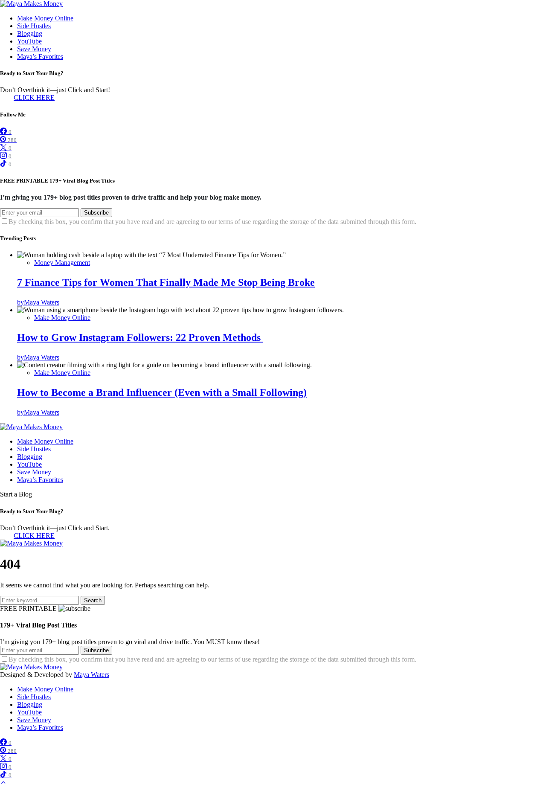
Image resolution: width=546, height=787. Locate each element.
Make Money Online (45, 18)
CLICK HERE (34, 97)
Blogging (29, 33)
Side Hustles (34, 25)
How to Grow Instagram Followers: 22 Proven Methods (140, 337)
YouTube (29, 41)
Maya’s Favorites (40, 56)
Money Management (62, 262)
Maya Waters (91, 674)
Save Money (34, 48)
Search (93, 600)
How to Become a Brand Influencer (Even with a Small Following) (162, 392)
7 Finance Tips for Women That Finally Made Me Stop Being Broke (166, 282)
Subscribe (96, 212)
